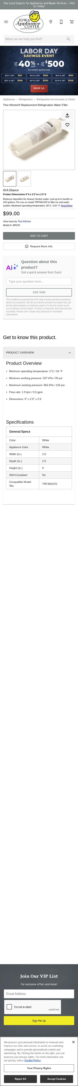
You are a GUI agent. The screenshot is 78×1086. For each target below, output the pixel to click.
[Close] (73, 1042)
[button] (6, 21)
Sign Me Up (39, 1020)
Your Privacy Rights (39, 1068)
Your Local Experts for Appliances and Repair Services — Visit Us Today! (39, 4)
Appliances (9, 99)
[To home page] (28, 22)
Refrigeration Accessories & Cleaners (57, 99)
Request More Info (41, 246)
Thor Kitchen (24, 221)
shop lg (39, 88)
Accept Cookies (56, 1079)
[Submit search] (68, 39)
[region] (39, 1061)
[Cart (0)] (71, 21)
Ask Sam (39, 292)
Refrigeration (26, 99)
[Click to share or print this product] (67, 115)
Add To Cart (39, 235)
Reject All (20, 1079)
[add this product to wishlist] (67, 124)
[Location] (50, 21)
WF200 (16, 225)
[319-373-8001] (61, 21)
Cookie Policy (32, 1060)
